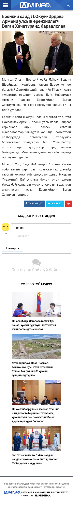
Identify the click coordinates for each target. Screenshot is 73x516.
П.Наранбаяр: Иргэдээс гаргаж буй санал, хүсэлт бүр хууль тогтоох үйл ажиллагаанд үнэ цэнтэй (34, 325)
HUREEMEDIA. (43, 495)
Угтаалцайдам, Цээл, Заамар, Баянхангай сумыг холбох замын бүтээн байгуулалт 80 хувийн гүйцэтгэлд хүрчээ (32, 369)
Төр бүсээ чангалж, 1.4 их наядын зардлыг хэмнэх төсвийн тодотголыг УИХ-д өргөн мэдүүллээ (34, 459)
